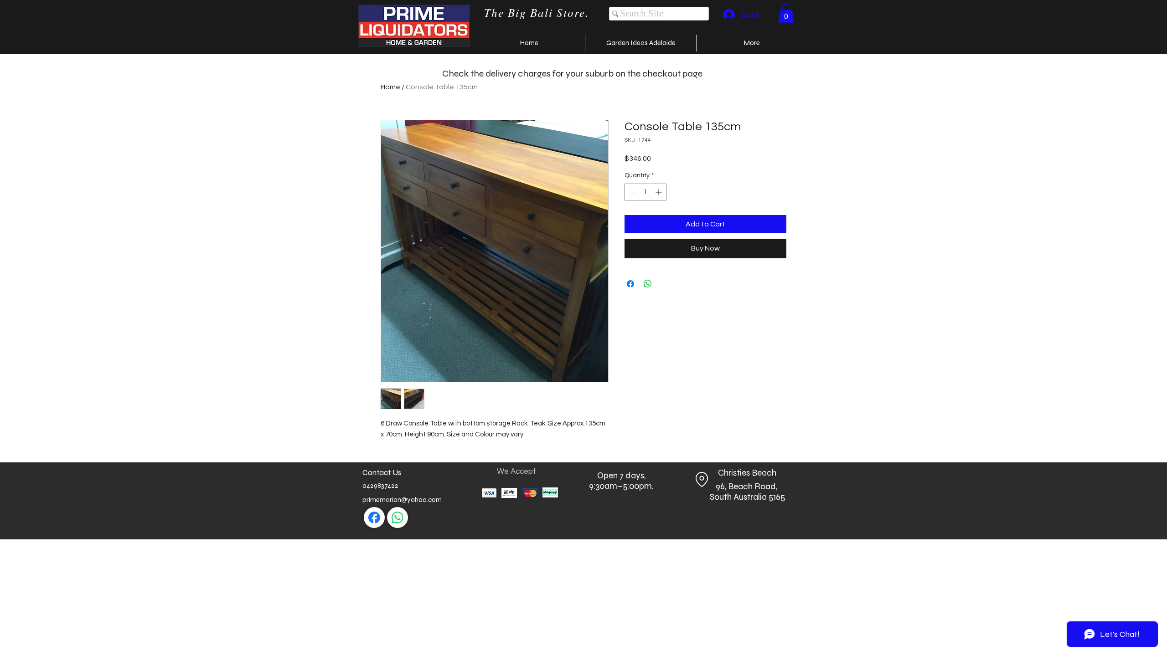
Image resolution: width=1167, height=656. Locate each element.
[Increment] (659, 192)
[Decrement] (631, 192)
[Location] (701, 480)
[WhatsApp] (397, 517)
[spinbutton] (645, 192)
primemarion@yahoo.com (402, 500)
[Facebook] (374, 517)
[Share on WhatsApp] (647, 283)
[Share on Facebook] (630, 283)
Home (390, 87)
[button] (786, 13)
